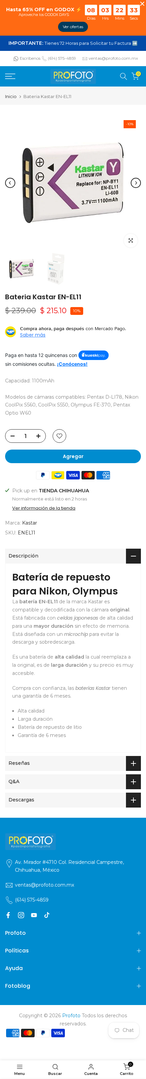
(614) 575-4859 (62, 58)
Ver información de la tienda (43, 508)
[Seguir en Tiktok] (47, 915)
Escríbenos (30, 58)
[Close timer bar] (142, 4)
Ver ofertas (73, 26)
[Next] (136, 183)
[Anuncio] (73, 43)
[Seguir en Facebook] (8, 915)
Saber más (32, 335)
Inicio (11, 96)
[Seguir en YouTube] (34, 915)
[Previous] (10, 183)
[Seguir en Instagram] (21, 915)
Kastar (29, 523)
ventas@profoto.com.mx (113, 58)
